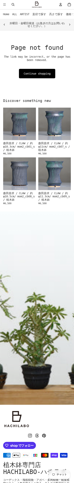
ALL (14, 14)
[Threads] (37, 435)
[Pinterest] (44, 435)
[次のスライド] (69, 24)
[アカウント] (60, 4)
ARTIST (24, 14)
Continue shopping (37, 73)
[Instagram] (30, 435)
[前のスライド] (4, 24)
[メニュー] (4, 4)
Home (6, 14)
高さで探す (56, 14)
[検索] (13, 4)
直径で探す (39, 14)
